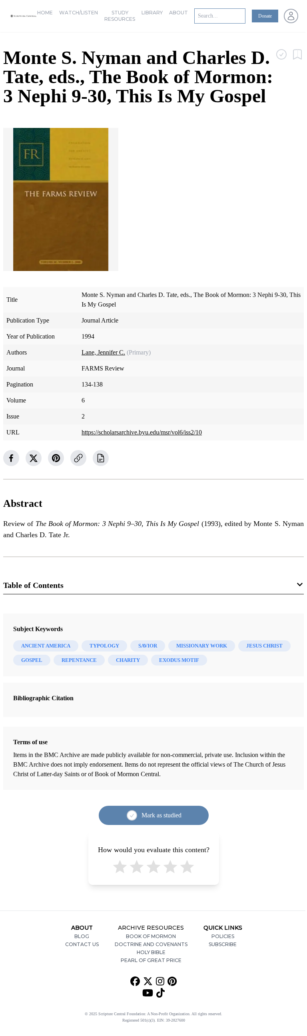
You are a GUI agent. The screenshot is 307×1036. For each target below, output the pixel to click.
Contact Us (82, 944)
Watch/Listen (78, 13)
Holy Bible (151, 952)
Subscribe (223, 944)
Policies (222, 936)
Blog (81, 936)
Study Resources (119, 16)
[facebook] (11, 458)
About (178, 13)
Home (45, 13)
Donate (265, 16)
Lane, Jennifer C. (103, 352)
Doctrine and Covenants (151, 944)
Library (152, 13)
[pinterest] (56, 458)
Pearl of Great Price (151, 960)
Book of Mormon (151, 936)
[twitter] (34, 458)
